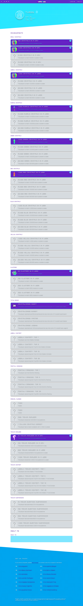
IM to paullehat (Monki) (25, 589)
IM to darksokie (22, 574)
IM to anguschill (22, 566)
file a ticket (35, 562)
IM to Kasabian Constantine (26, 582)
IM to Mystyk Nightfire (25, 586)
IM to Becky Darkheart (25, 570)
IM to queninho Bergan (49, 566)
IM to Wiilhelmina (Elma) (50, 589)
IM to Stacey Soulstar (49, 574)
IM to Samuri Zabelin (49, 570)
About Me (13, 534)
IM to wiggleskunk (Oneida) (51, 586)
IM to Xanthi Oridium (49, 578)
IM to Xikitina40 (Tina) (49, 582)
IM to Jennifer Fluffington (25, 578)
